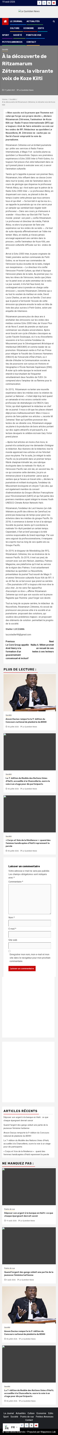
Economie (29, 28)
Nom (11, 917)
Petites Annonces (12, 42)
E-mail (12, 928)
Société (17, 35)
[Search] (54, 21)
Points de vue (33, 35)
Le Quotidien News (26, 90)
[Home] (5, 22)
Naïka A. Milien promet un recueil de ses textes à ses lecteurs (42, 646)
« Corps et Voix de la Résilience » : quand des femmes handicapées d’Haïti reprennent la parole (28, 843)
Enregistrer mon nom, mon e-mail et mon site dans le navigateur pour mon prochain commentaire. (30, 958)
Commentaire (15, 881)
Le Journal (16, 21)
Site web (12, 940)
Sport (5, 35)
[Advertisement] (29, 1007)
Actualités (33, 21)
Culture (14, 28)
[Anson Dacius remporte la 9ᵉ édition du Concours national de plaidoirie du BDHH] (29, 1305)
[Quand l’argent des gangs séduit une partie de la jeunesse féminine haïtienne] (29, 1245)
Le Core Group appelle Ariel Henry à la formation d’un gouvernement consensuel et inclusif (17, 650)
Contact (31, 42)
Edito (41, 28)
